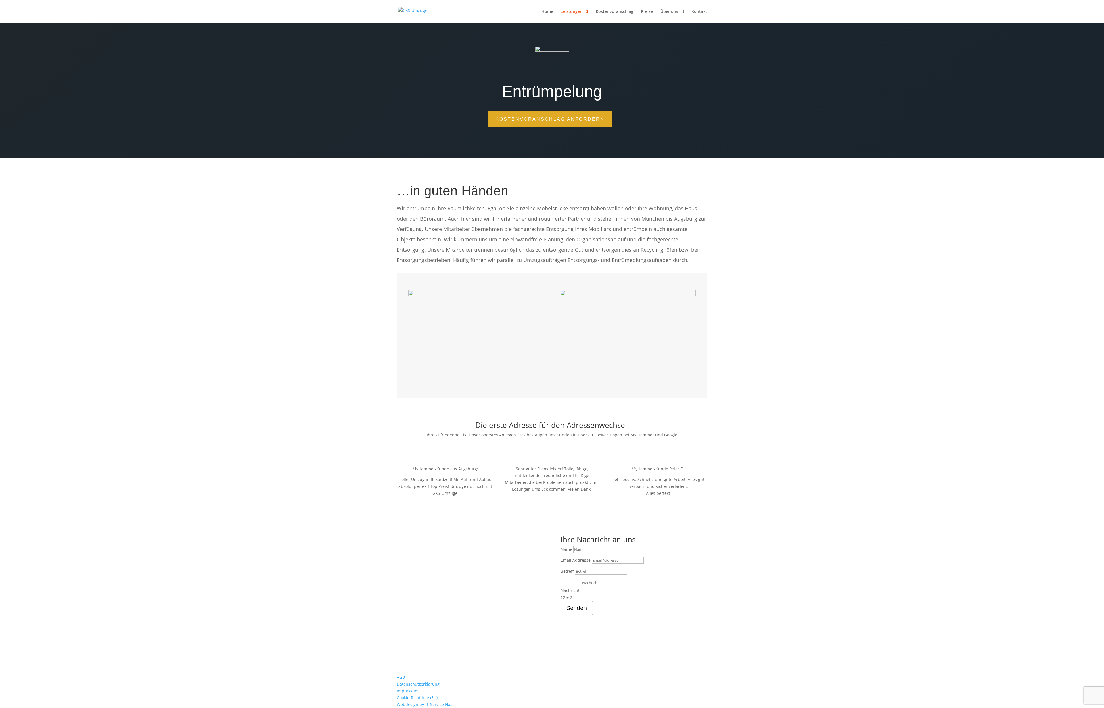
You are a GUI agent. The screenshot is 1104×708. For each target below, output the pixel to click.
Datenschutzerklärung (418, 684)
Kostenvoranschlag (614, 11)
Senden (577, 608)
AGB (401, 677)
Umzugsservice (493, 596)
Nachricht (570, 590)
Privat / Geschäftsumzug (502, 554)
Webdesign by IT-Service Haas (426, 704)
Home (547, 11)
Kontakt (699, 11)
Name (566, 549)
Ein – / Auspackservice (500, 582)
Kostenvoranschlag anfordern (550, 119)
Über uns (669, 11)
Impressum (408, 691)
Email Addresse (576, 560)
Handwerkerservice (497, 561)
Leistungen (571, 11)
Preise (647, 11)
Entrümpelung (493, 589)
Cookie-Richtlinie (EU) (417, 697)
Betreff (567, 571)
